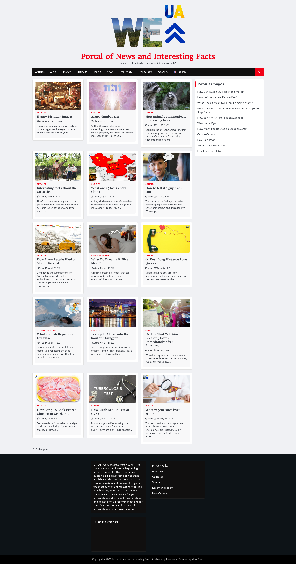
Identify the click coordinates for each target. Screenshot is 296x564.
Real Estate (126, 72)
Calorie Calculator (207, 134)
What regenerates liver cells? (162, 412)
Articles (40, 72)
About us (157, 471)
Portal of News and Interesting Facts (148, 56)
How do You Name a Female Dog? (217, 97)
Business (81, 72)
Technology (145, 72)
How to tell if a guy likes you (163, 190)
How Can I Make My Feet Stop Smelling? (221, 92)
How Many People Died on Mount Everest (57, 261)
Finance (66, 72)
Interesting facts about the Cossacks (57, 190)
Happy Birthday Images (55, 117)
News (110, 72)
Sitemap (157, 482)
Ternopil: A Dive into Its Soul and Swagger (109, 336)
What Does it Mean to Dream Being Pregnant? (225, 103)
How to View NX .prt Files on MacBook (220, 118)
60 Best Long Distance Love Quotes (166, 261)
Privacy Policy (160, 465)
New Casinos (160, 493)
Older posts (42, 449)
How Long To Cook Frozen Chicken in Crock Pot (57, 412)
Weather (162, 72)
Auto (53, 72)
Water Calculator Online (211, 145)
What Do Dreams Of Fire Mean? (109, 261)
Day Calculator (206, 140)
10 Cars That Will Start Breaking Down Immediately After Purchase (162, 340)
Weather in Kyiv (206, 123)
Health (97, 72)
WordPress (197, 559)
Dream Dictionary (101, 255)
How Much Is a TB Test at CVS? (110, 412)
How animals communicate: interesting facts (166, 118)
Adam (41, 121)
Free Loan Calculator (209, 151)
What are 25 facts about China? (109, 190)
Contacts (157, 477)
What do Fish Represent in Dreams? (57, 336)
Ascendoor (171, 559)
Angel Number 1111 (105, 117)
